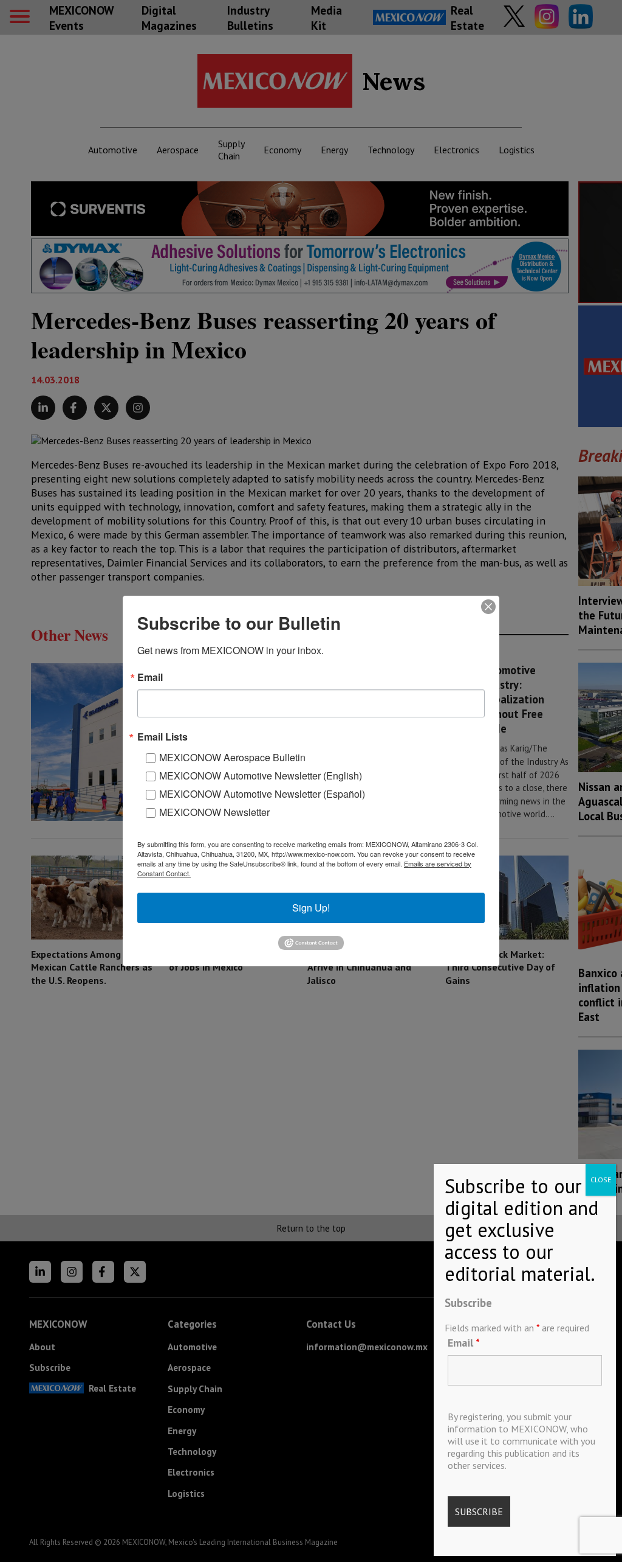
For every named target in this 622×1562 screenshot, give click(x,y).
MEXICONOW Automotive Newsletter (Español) (262, 794)
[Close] (488, 606)
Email (464, 1343)
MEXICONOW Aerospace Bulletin (232, 757)
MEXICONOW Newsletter (214, 812)
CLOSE (600, 1179)
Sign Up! (311, 908)
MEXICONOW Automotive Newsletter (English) (260, 776)
